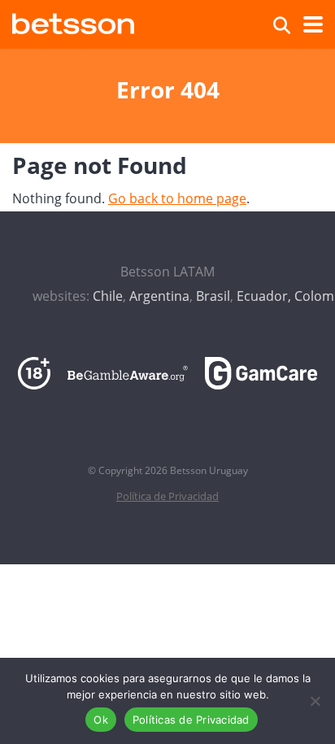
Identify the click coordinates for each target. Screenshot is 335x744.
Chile (108, 296)
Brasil (213, 296)
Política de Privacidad (167, 496)
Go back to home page (177, 198)
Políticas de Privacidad (191, 719)
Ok (101, 719)
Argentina (159, 296)
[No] (315, 701)
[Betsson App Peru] (73, 21)
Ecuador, (264, 296)
